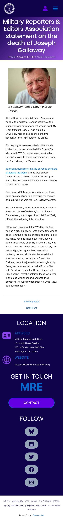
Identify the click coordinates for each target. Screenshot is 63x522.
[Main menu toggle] (55, 8)
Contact (31, 403)
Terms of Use (38, 515)
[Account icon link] (45, 8)
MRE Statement (46, 57)
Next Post (31, 308)
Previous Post (31, 301)
